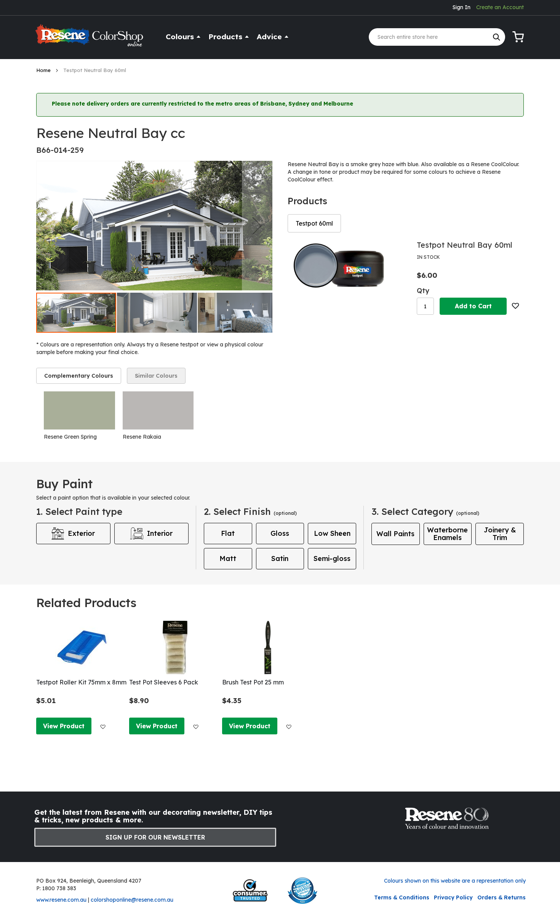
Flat (228, 533)
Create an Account (500, 7)
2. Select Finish (250, 511)
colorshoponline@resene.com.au (132, 899)
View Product (64, 726)
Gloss (279, 533)
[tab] (78, 376)
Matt (227, 558)
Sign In (461, 7)
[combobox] (437, 37)
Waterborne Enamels (447, 534)
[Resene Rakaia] (158, 410)
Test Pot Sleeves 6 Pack (163, 682)
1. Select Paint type (79, 511)
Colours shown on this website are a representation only (455, 880)
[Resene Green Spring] (79, 410)
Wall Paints (395, 533)
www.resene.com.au (61, 899)
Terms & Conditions (401, 897)
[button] (257, 225)
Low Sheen (332, 533)
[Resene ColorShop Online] (90, 39)
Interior (160, 533)
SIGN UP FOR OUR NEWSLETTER (155, 837)
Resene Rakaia (142, 436)
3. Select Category (425, 511)
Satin (279, 558)
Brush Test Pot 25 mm (253, 682)
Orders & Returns (501, 897)
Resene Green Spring (70, 436)
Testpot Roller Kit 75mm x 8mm (81, 682)
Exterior (81, 533)
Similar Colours (156, 375)
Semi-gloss (332, 558)
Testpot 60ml (314, 223)
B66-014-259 (60, 150)
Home (44, 70)
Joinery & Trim (500, 534)
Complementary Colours (78, 375)
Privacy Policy (453, 897)
